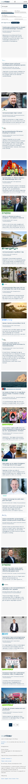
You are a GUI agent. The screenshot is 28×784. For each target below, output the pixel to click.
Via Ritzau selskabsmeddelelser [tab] (20, 11)
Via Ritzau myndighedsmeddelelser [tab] (8, 15)
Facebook (8, 758)
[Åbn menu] (15, 1)
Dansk (2, 778)
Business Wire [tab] (5, 19)
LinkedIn (3, 758)
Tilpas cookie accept (6, 761)
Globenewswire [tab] (18, 16)
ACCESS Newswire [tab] (19, 19)
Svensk (13, 778)
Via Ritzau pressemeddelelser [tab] (7, 11)
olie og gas (15, 22)
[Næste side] (14, 725)
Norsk (10, 778)
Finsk (17, 778)
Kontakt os (3, 742)
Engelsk (6, 778)
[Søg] (25, 6)
